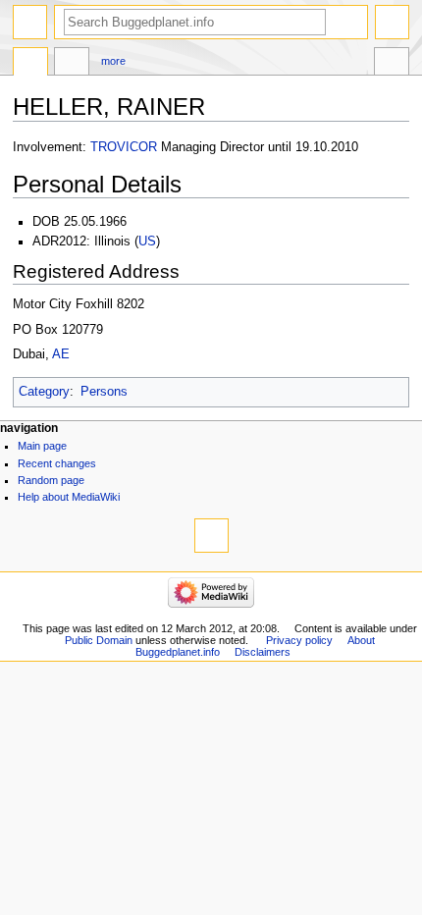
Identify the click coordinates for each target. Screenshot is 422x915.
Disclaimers (262, 652)
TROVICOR (123, 147)
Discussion (71, 64)
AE (61, 354)
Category (44, 392)
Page (30, 64)
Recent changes (57, 463)
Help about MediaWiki (69, 497)
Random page (51, 480)
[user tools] (392, 22)
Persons (104, 392)
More (113, 61)
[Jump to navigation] (30, 22)
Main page (42, 446)
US (147, 241)
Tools (391, 64)
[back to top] (211, 535)
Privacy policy (299, 640)
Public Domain (98, 640)
